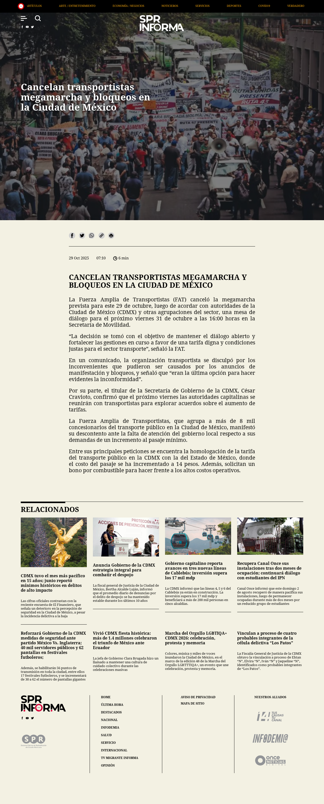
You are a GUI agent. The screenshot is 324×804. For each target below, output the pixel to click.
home (106, 697)
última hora (112, 705)
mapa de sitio (192, 704)
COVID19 (178, 6)
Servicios (117, 6)
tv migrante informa (119, 758)
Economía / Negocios (42, 6)
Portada (279, 6)
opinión (108, 765)
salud (106, 735)
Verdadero (209, 6)
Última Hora (245, 6)
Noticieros (84, 6)
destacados (111, 712)
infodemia (110, 727)
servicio (108, 742)
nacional (109, 720)
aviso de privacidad (198, 697)
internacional (114, 750)
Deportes (148, 6)
